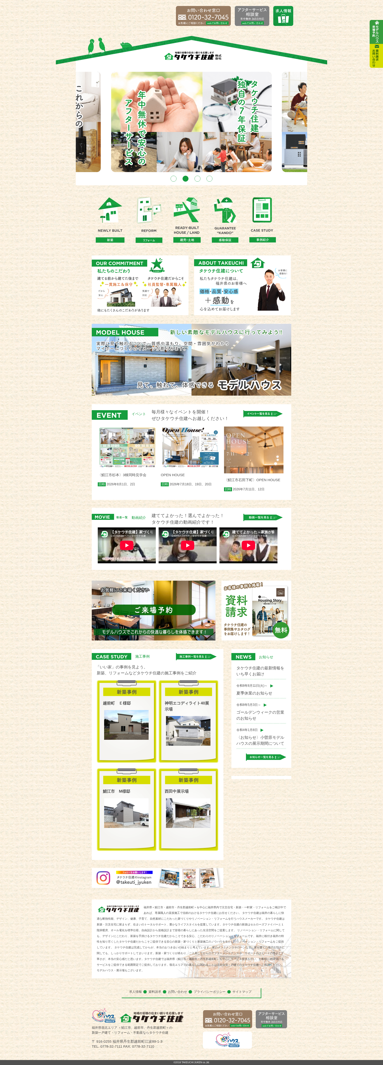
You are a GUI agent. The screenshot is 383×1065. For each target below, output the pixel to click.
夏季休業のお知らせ (254, 693)
